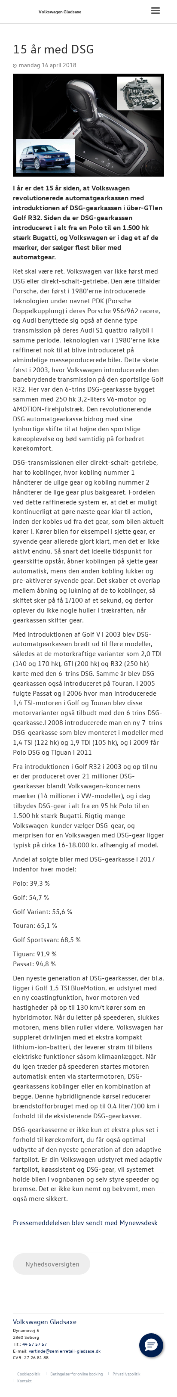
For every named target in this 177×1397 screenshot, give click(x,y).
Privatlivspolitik (126, 1373)
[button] (151, 1345)
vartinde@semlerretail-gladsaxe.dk (65, 1350)
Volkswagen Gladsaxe (60, 11)
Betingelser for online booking (76, 1373)
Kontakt (24, 1380)
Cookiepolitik (28, 1373)
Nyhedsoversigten (51, 1264)
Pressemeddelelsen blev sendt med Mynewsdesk (85, 1222)
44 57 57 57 (34, 1344)
